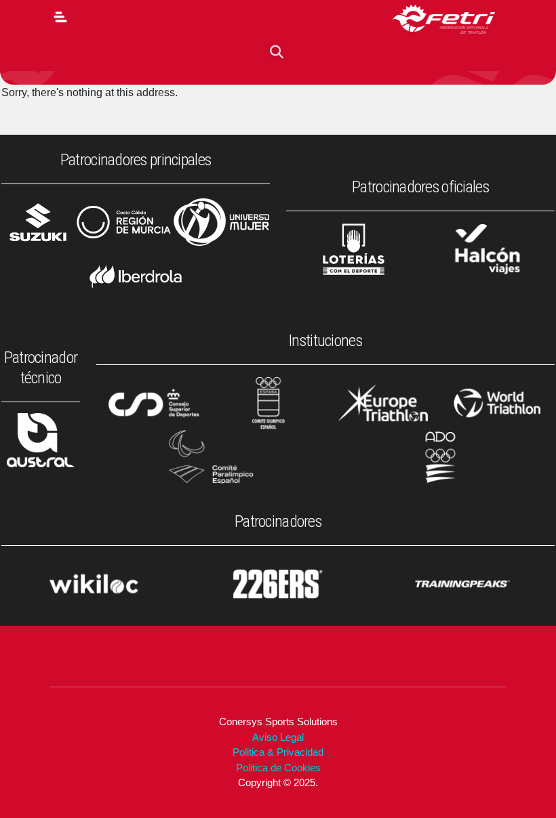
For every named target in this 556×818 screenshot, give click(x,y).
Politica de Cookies (278, 767)
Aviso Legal (278, 737)
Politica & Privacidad (278, 752)
